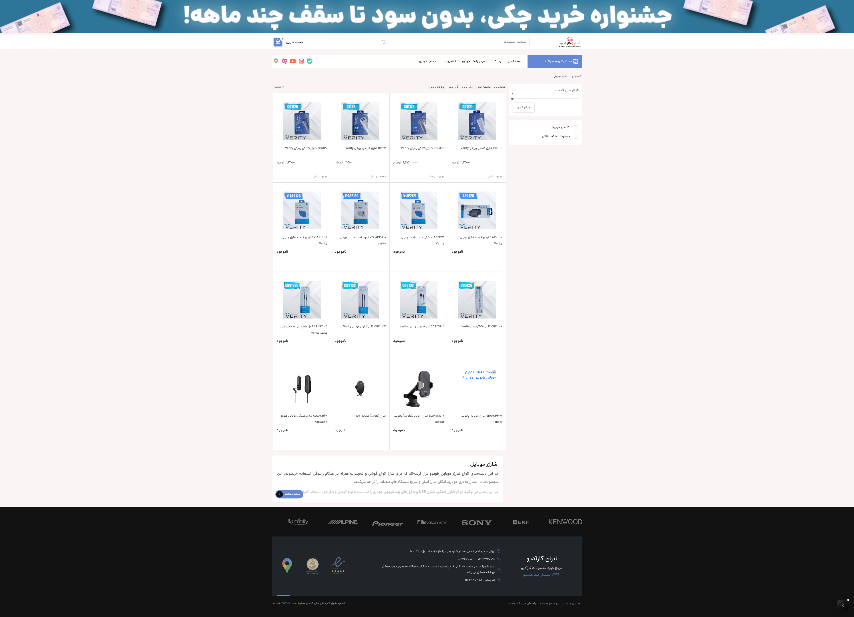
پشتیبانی (276, 603)
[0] (512, 99)
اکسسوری (577, 77)
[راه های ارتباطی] (842, 605)
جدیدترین (500, 87)
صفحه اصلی (515, 61)
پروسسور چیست (549, 604)
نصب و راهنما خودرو (474, 61)
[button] (278, 42)
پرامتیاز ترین (484, 87)
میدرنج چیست (572, 604)
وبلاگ (497, 61)
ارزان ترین (467, 87)
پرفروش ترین (436, 87)
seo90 (286, 603)
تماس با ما (449, 61)
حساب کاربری (427, 61)
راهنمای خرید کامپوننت (522, 604)
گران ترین (453, 87)
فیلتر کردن (523, 107)
